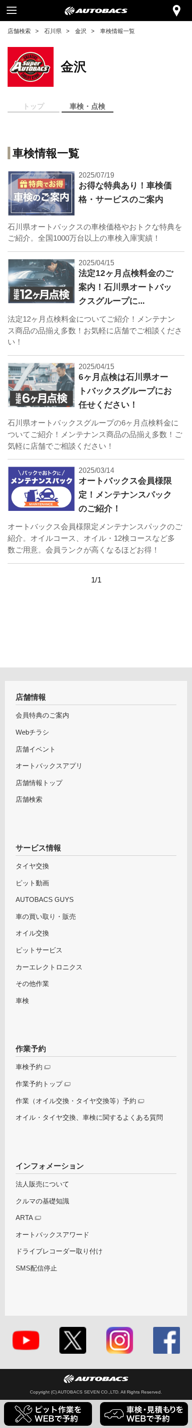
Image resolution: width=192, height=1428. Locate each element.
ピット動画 (32, 883)
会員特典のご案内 (42, 715)
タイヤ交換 (32, 866)
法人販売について (42, 1184)
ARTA (24, 1217)
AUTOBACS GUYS (45, 899)
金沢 (81, 31)
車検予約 (29, 1067)
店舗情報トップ (39, 782)
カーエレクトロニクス (49, 967)
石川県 (53, 31)
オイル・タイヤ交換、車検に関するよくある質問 (89, 1117)
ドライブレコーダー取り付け (59, 1251)
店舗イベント (36, 749)
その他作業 (32, 983)
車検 (22, 1000)
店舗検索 (19, 31)
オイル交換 (32, 933)
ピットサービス (39, 950)
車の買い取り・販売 (46, 916)
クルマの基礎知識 (42, 1201)
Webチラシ (32, 732)
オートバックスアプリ (49, 765)
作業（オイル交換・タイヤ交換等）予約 (76, 1101)
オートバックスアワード (52, 1234)
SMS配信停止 (36, 1268)
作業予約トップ (39, 1084)
